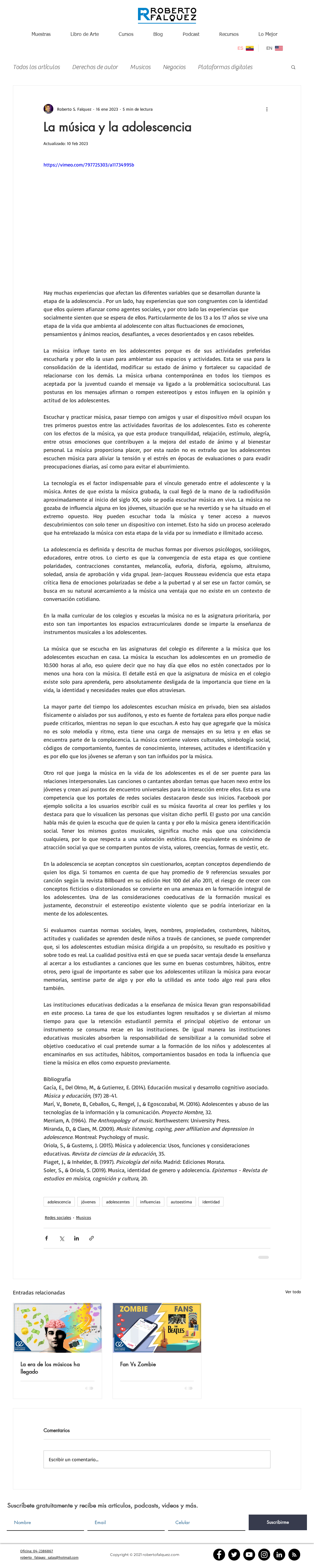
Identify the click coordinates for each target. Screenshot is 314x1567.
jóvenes (88, 1201)
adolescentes (118, 1201)
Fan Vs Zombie (138, 1364)
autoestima (181, 1201)
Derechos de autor (95, 67)
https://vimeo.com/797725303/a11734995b (89, 165)
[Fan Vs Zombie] (157, 1328)
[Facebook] (219, 1555)
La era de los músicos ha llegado (50, 1367)
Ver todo (293, 1291)
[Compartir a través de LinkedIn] (76, 1238)
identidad (211, 1201)
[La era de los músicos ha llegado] (57, 1328)
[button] (293, 66)
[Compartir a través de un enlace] (91, 1238)
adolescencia (59, 1201)
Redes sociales (58, 1217)
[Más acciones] (266, 109)
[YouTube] (249, 1555)
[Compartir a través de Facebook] (46, 1238)
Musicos (140, 67)
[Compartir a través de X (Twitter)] (61, 1238)
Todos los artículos (36, 67)
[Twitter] (234, 1555)
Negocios (174, 67)
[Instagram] (264, 1555)
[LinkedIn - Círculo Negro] (279, 1555)
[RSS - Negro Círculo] (294, 1555)
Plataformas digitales (225, 67)
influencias (150, 1201)
